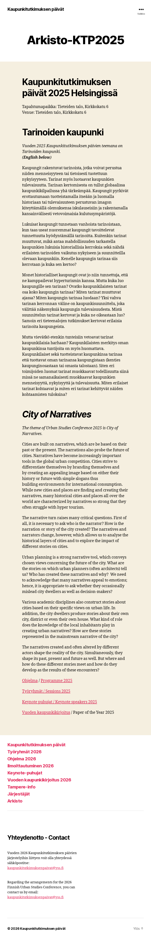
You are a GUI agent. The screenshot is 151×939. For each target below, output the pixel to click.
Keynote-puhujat (24, 773)
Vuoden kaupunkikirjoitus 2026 (39, 780)
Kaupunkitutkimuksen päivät (35, 9)
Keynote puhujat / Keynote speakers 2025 (59, 701)
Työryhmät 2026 (24, 751)
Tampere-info (21, 787)
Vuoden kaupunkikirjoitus (46, 712)
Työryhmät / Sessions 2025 (46, 691)
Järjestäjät (18, 794)
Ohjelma (30, 680)
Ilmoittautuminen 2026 (30, 765)
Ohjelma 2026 (21, 758)
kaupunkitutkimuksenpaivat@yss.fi (35, 868)
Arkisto (14, 801)
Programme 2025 (56, 680)
